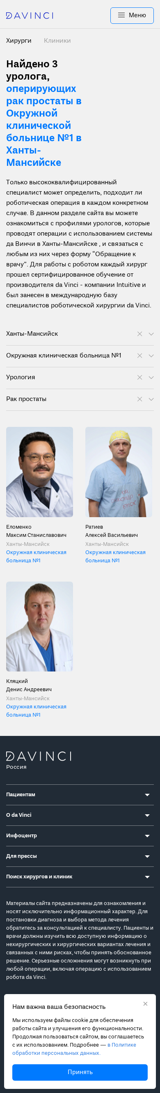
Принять (80, 1072)
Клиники (57, 41)
